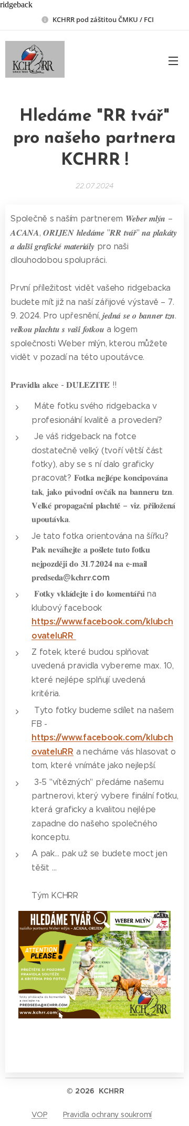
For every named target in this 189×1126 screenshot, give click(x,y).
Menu (173, 60)
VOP (39, 1114)
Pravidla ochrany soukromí (107, 1114)
